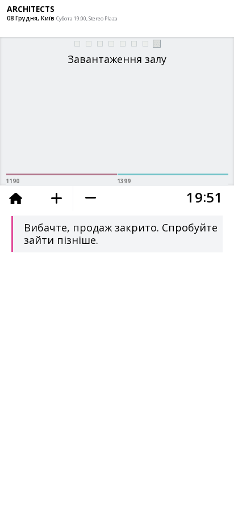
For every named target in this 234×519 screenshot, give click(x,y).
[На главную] (20, 199)
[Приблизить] (56, 198)
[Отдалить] (90, 198)
